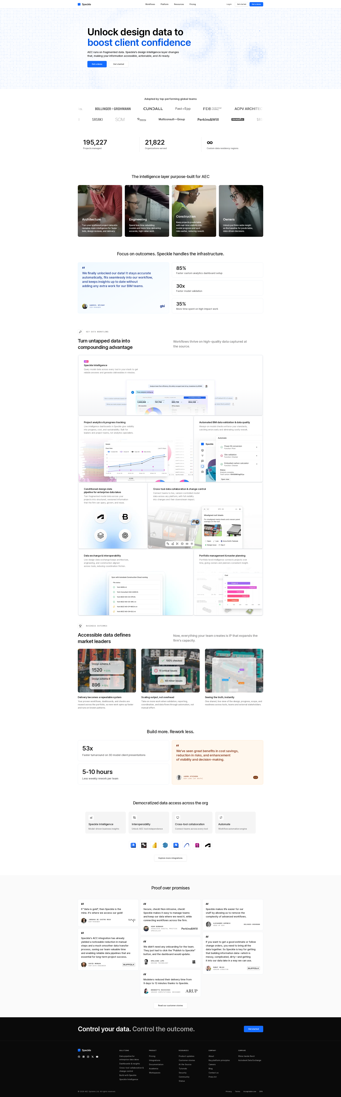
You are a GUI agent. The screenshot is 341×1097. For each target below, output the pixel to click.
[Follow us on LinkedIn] (83, 1057)
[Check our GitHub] (79, 1057)
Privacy (229, 1091)
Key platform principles (219, 1060)
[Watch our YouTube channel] (97, 1057)
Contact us (214, 1073)
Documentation (156, 1064)
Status (182, 1081)
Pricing (152, 1056)
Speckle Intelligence (128, 1079)
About (211, 1056)
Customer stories (187, 1060)
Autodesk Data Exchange (249, 1060)
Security (182, 1073)
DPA (261, 1091)
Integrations (154, 1060)
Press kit (213, 1077)
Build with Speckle (127, 1075)
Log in (229, 4)
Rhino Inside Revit (246, 1056)
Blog (211, 1068)
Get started (241, 4)
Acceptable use (249, 1091)
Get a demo (256, 4)
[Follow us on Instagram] (88, 1057)
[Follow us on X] (92, 1057)
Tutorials (183, 1068)
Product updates (186, 1056)
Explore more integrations (170, 858)
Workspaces (154, 1073)
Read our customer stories (170, 1005)
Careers (212, 1064)
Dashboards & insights (129, 1063)
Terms (237, 1091)
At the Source (185, 1064)
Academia (153, 1068)
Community (184, 1077)
